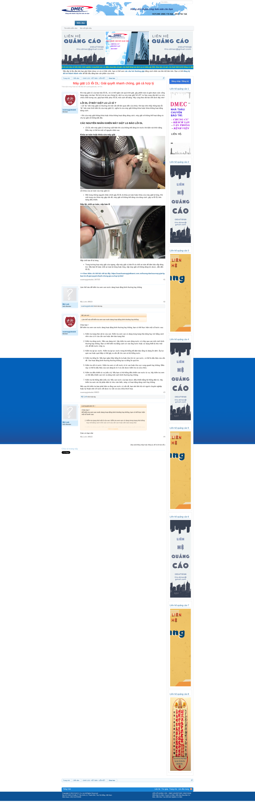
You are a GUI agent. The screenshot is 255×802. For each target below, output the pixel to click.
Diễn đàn (81, 23)
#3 (164, 392)
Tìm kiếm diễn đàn (70, 28)
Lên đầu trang (183, 789)
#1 (164, 280)
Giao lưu (75, 86)
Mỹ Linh (66, 304)
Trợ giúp (165, 789)
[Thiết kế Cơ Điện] (130, 800)
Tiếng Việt (67, 789)
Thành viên (94, 23)
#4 (164, 437)
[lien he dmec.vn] (83, 64)
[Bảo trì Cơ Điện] (135, 800)
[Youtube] (139, 800)
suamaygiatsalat (91, 86)
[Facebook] (122, 800)
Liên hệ (157, 789)
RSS (191, 789)
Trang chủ (68, 23)
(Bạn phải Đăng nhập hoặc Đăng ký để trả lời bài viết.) (147, 445)
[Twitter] (126, 800)
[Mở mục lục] (163, 78)
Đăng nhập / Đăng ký (180, 81)
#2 (164, 302)
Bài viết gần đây (86, 28)
